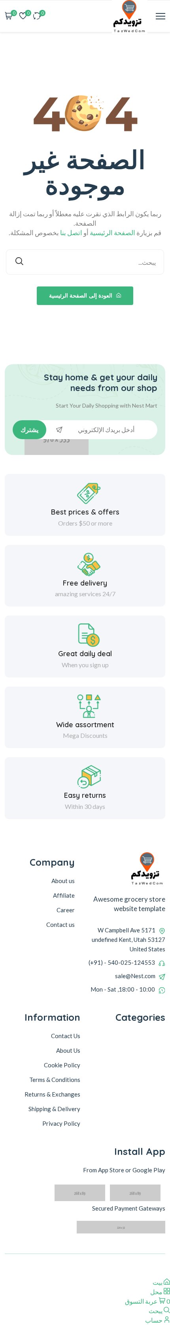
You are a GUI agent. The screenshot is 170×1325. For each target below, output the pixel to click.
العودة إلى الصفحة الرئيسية (81, 295)
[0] (37, 16)
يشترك (29, 430)
